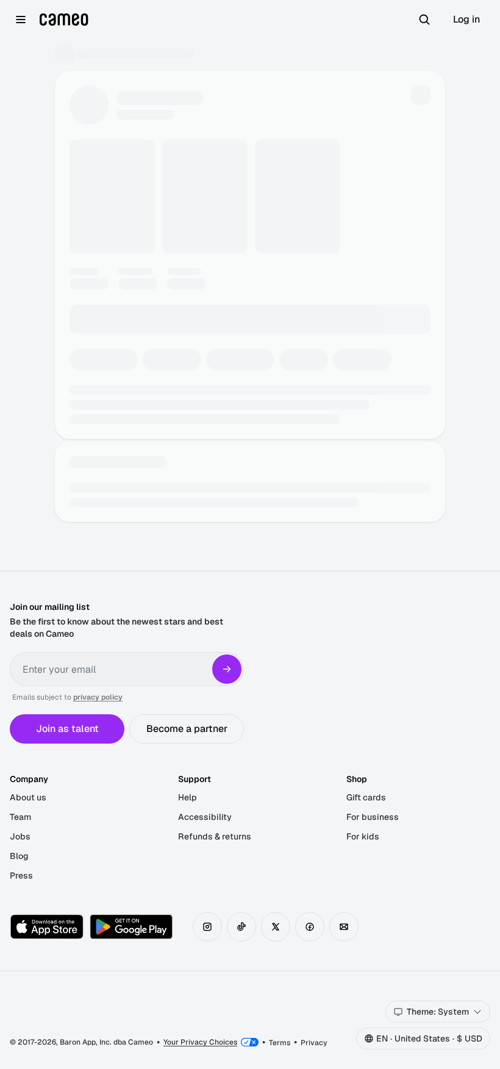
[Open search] (424, 20)
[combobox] (437, 1012)
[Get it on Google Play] (131, 927)
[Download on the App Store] (47, 927)
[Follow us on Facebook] (309, 926)
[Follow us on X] (275, 926)
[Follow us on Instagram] (207, 926)
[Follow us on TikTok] (241, 926)
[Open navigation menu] (21, 20)
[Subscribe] (226, 669)
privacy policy (98, 697)
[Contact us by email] (344, 926)
